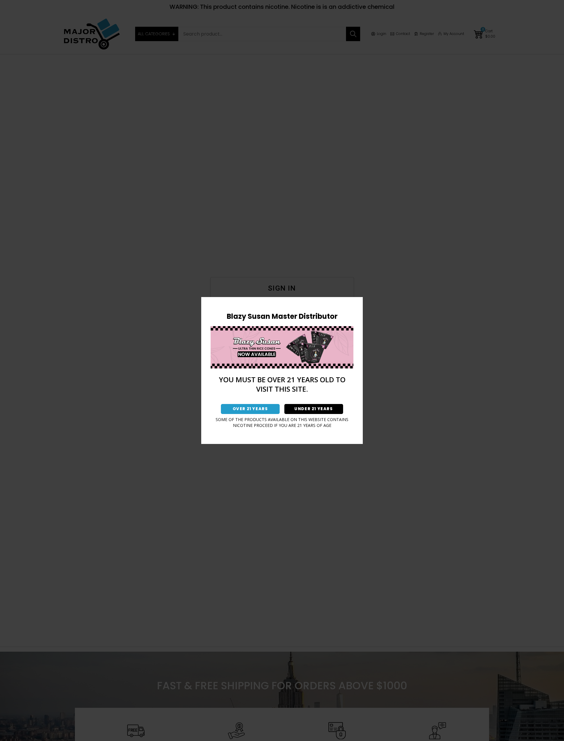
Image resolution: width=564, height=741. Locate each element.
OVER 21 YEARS (250, 409)
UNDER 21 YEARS (313, 409)
